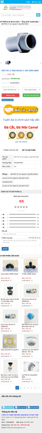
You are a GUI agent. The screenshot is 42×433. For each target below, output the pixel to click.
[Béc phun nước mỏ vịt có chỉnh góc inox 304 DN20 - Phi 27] (10, 366)
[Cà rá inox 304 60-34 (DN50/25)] (31, 291)
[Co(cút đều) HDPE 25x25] (10, 266)
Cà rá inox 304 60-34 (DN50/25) (29, 300)
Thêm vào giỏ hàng (32, 95)
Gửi (5, 249)
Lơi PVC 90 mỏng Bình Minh (29, 376)
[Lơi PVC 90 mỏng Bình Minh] (31, 367)
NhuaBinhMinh (14, 83)
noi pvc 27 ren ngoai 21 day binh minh (15, 178)
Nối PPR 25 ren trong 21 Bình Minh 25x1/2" (30, 325)
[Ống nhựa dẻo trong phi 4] (10, 341)
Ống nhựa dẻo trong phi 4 (10, 350)
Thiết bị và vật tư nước (10, 21)
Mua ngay (11, 95)
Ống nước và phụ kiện (30, 21)
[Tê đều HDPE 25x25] (31, 266)
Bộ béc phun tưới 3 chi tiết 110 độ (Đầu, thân (10, 300)
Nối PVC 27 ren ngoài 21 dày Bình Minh (24, 174)
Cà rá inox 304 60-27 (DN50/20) (8, 325)
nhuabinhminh (7, 182)
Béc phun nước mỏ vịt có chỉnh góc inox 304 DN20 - (10, 376)
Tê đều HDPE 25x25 (29, 274)
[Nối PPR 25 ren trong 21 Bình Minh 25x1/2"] (31, 316)
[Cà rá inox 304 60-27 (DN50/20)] (10, 316)
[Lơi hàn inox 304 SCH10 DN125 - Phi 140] (31, 341)
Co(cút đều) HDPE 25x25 (9, 274)
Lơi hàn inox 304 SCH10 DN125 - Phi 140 (30, 351)
